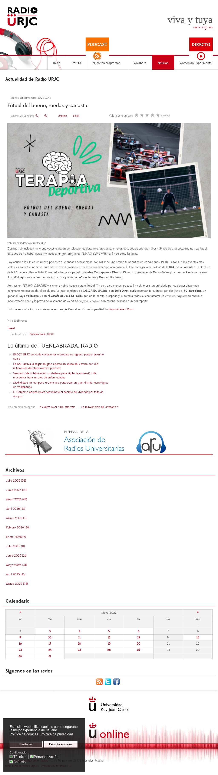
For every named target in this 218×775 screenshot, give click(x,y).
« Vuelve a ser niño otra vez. (57, 407)
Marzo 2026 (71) (16, 518)
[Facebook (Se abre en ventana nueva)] (117, 681)
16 (20, 644)
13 (138, 637)
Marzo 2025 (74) (17, 584)
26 (109, 650)
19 (109, 644)
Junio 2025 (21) (16, 556)
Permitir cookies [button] (61, 744)
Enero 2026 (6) (16, 537)
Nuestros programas (106, 63)
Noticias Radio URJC (42, 334)
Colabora (140, 63)
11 (79, 637)
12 (109, 637)
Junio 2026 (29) (16, 490)
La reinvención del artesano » (100, 407)
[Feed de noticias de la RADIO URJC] (100, 681)
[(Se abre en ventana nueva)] (109, 441)
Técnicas (20, 757)
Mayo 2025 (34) (16, 565)
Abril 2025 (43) (15, 574)
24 (50, 650)
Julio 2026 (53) (16, 481)
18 (79, 644)
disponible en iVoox (121, 309)
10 (50, 637)
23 (20, 650)
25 (79, 650)
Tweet (11, 328)
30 (20, 656)
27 (138, 650)
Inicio (56, 63)
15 (197, 637)
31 (50, 656)
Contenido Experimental (196, 63)
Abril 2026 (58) (16, 509)
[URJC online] (109, 730)
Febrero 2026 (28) (18, 528)
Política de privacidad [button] (56, 734)
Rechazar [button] (26, 744)
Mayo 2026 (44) (16, 499)
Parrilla (76, 63)
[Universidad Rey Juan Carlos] (109, 704)
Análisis (19, 762)
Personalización (46, 757)
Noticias (163, 63)
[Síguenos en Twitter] (109, 681)
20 (139, 644)
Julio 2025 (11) (15, 546)
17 (50, 644)
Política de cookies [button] (24, 734)
